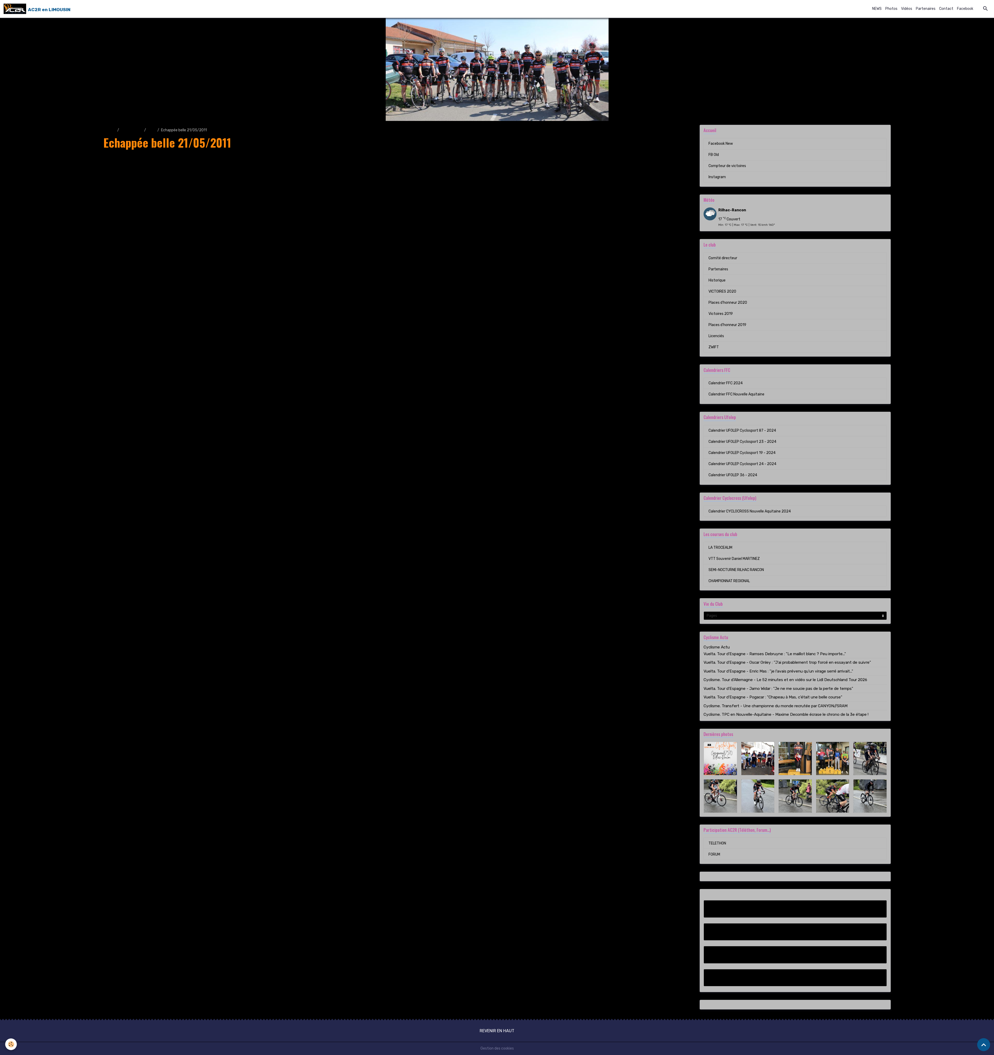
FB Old (713, 155)
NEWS (877, 8)
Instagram (717, 177)
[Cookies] (11, 1044)
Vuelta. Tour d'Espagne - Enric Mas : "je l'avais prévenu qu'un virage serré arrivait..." (778, 671)
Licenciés (716, 336)
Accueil (109, 130)
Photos (891, 8)
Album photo (131, 130)
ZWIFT (713, 347)
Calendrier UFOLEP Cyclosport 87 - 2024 (742, 430)
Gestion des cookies (497, 1048)
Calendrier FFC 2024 (725, 383)
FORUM (714, 854)
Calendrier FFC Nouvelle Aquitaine (736, 394)
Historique (717, 280)
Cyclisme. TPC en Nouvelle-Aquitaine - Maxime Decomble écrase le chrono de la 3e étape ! (786, 714)
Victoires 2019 (720, 314)
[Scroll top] (983, 1044)
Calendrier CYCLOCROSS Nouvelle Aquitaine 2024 (749, 511)
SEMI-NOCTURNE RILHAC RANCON (736, 570)
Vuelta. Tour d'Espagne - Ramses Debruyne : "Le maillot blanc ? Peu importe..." (775, 654)
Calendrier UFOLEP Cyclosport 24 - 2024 (742, 464)
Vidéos (906, 8)
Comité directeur (722, 258)
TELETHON (717, 843)
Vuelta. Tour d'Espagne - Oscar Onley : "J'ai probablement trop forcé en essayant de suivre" (787, 662)
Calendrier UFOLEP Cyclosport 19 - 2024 (742, 453)
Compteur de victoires (727, 166)
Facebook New (720, 143)
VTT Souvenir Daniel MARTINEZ (734, 559)
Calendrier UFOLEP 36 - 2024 (732, 475)
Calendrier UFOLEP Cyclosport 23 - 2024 (742, 441)
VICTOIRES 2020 (722, 291)
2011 (152, 130)
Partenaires (925, 8)
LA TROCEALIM (720, 547)
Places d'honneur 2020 (727, 302)
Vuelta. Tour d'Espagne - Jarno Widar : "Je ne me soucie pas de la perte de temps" (778, 688)
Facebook (965, 8)
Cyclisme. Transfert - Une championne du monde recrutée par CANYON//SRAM (775, 706)
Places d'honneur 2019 (727, 325)
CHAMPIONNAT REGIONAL (729, 581)
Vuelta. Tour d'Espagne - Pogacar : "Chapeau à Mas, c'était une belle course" (773, 697)
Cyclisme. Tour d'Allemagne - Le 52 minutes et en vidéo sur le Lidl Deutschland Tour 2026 (785, 679)
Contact (946, 8)
